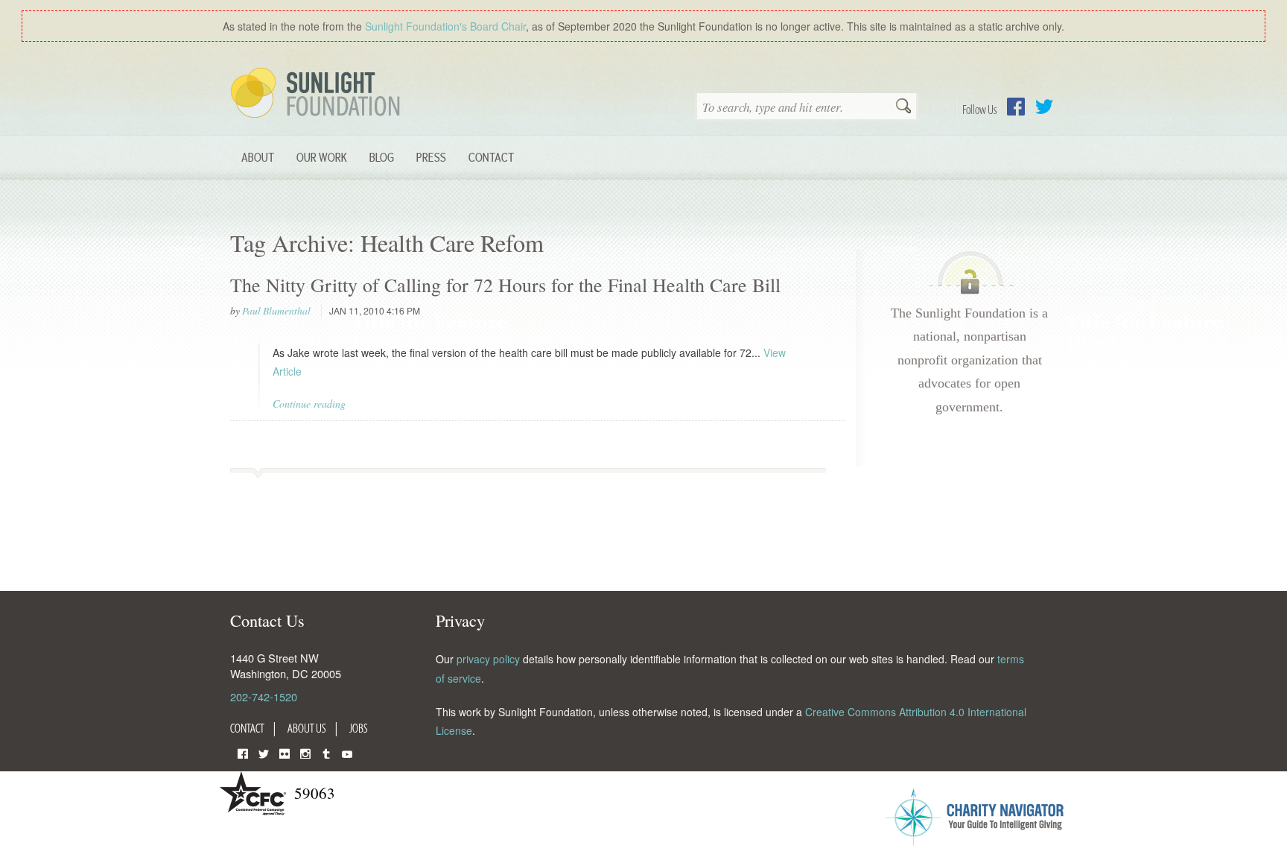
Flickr (284, 752)
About (257, 157)
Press (431, 157)
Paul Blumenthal (276, 310)
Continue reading (309, 403)
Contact (491, 157)
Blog (381, 157)
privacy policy (488, 658)
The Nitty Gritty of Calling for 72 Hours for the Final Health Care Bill (505, 284)
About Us (306, 728)
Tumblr (326, 752)
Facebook (1016, 107)
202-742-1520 (263, 696)
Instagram (305, 752)
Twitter (1044, 107)
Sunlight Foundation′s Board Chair (445, 26)
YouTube (347, 752)
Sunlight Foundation (318, 94)
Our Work (321, 157)
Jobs (358, 728)
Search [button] (903, 107)
